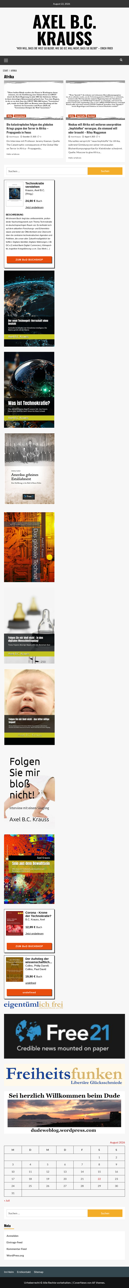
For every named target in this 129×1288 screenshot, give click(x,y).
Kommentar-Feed (17, 1248)
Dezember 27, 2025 (29, 136)
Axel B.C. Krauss (64, 29)
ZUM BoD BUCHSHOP (29, 259)
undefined (30, 982)
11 (30, 1171)
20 (65, 1178)
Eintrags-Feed (15, 1242)
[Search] (121, 60)
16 (116, 1171)
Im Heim (9, 1271)
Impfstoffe (81, 116)
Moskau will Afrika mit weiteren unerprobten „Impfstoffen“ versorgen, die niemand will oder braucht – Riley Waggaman (94, 128)
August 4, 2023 (90, 136)
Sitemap (38, 1271)
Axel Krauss (14, 137)
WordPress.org (15, 1255)
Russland (91, 116)
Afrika (10, 116)
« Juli (7, 1200)
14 (82, 1171)
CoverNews (80, 1282)
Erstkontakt (24, 1271)
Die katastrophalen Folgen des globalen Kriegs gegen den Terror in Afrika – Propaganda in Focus (30, 128)
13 (65, 1171)
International (20, 116)
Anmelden (12, 1235)
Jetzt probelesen (34, 207)
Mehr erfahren (13, 154)
